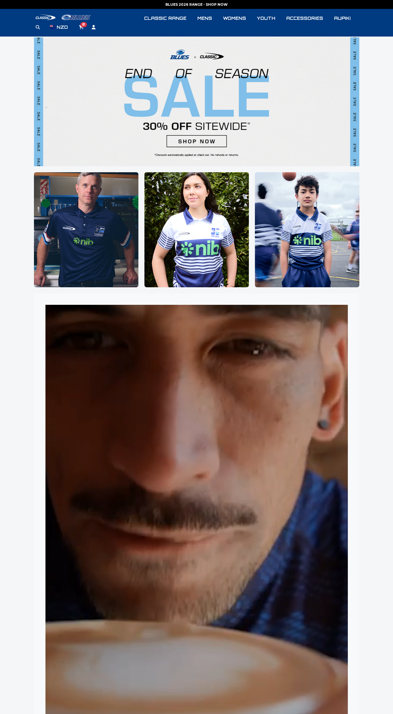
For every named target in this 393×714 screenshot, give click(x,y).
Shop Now (86, 247)
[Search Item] (38, 27)
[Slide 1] (196, 159)
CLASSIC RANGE (165, 18)
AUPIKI (342, 18)
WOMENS (234, 18)
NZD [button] (62, 27)
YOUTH (266, 18)
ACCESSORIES (304, 18)
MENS (204, 18)
